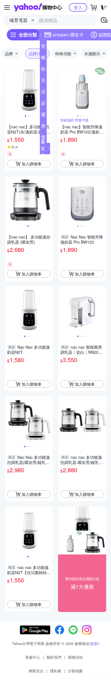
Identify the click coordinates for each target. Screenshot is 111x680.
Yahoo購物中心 (38, 7)
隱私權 (55, 670)
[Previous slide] (8, 90)
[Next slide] (49, 90)
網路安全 (36, 670)
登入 (78, 7)
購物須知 (75, 657)
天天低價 (43, 81)
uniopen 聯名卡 (68, 34)
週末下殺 (43, 115)
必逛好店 (43, 104)
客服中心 (32, 657)
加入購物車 (32, 164)
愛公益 (43, 138)
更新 (94, 643)
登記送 (43, 47)
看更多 (43, 148)
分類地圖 (75, 670)
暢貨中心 (43, 58)
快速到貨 (43, 70)
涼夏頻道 (43, 92)
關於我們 (54, 657)
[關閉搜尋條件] (32, 20)
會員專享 (43, 127)
